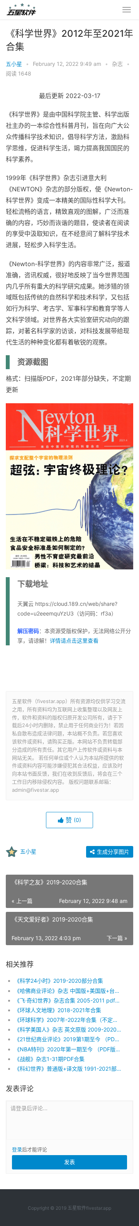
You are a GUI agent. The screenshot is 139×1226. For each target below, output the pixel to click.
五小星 (14, 63)
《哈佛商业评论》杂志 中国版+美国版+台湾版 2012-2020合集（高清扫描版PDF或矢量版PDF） (67, 990)
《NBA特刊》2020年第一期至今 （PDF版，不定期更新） (67, 1049)
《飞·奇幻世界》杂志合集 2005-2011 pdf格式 (67, 1000)
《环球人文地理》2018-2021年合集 (57, 1010)
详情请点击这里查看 (74, 640)
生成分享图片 (112, 851)
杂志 (117, 63)
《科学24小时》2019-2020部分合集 (58, 980)
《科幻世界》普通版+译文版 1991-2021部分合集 (67, 1068)
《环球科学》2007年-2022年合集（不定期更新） (67, 1019)
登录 (17, 1149)
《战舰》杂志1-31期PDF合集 (49, 1059)
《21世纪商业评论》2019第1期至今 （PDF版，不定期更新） (67, 1039)
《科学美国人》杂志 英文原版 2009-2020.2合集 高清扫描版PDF (67, 1029)
